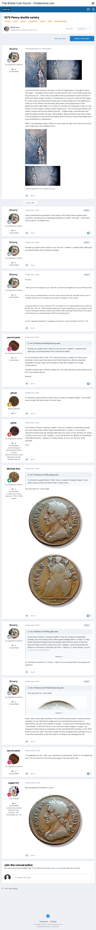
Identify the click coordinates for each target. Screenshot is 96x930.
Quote (33, 195)
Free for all (32, 30)
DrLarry (16, 27)
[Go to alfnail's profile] (14, 401)
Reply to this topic (82, 38)
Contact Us (43, 922)
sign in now (55, 868)
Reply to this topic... (24, 877)
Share (70, 29)
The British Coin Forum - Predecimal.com (28, 3)
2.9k (15, 358)
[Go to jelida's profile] (14, 431)
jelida (13, 423)
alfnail (13, 393)
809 (14, 413)
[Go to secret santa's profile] (14, 345)
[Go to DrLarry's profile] (6, 28)
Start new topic (60, 38)
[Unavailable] (36, 146)
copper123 (13, 783)
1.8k (14, 69)
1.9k (14, 443)
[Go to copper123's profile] (14, 791)
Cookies (53, 922)
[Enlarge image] (36, 70)
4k (15, 803)
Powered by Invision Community (48, 926)
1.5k (14, 489)
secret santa (13, 337)
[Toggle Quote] (29, 343)
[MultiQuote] (26, 195)
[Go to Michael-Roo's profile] (14, 477)
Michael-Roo (13, 469)
